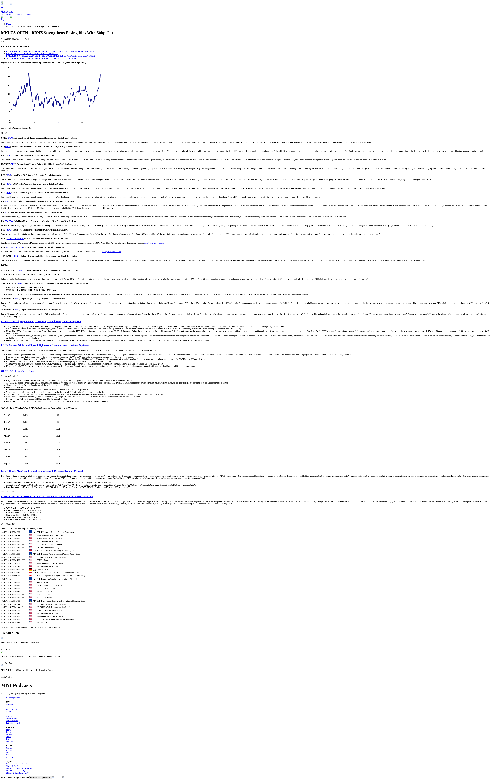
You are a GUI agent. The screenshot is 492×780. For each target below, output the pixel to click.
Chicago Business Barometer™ (17, 773)
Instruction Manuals (13, 723)
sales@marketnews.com (154, 243)
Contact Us (20, 14)
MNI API (9, 741)
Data (7, 739)
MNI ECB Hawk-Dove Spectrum (18, 771)
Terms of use (11, 707)
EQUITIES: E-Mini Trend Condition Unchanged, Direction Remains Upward (42, 471)
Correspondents (11, 718)
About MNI (10, 705)
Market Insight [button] (7, 12)
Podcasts (9, 750)
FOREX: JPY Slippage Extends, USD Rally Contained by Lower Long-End (41, 321)
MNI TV (9, 753)
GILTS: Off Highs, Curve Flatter (18, 371)
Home (8, 24)
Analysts (9, 716)
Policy (8, 732)
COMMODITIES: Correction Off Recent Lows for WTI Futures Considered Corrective (47, 496)
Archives (9, 714)
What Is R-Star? (12, 766)
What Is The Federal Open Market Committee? (23, 764)
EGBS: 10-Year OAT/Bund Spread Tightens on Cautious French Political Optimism (45, 345)
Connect (4, 14)
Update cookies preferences (40, 778)
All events (9, 757)
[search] (2, 7)
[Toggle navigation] (2, 10)
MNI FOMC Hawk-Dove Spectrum (19, 768)
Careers (28, 14)
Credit (8, 737)
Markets (9, 734)
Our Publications (12, 721)
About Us (12, 14)
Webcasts (9, 755)
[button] (246, 4)
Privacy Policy (11, 709)
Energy (8, 730)
